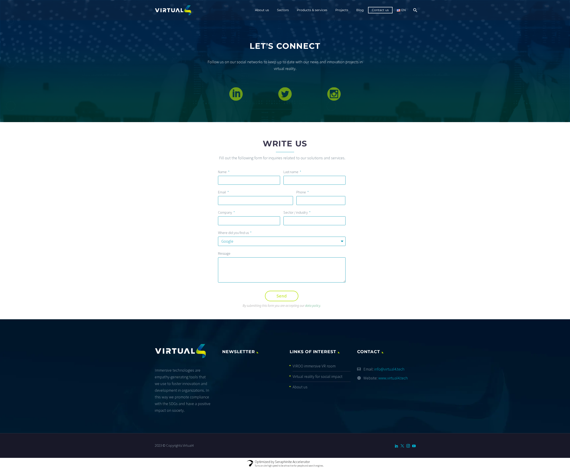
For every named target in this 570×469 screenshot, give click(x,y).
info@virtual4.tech (389, 369)
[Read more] (285, 94)
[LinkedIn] (396, 446)
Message (224, 253)
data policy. (313, 305)
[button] (334, 94)
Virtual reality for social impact (317, 376)
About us (262, 10)
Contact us (380, 10)
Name (222, 172)
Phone (301, 192)
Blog (360, 10)
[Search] (414, 10)
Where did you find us (233, 232)
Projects (341, 10)
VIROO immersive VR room (314, 366)
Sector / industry (295, 212)
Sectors (283, 10)
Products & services (312, 10)
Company (225, 212)
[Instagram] (408, 446)
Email (222, 192)
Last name (291, 172)
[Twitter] (402, 446)
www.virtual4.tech (393, 378)
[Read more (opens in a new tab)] (236, 94)
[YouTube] (414, 446)
